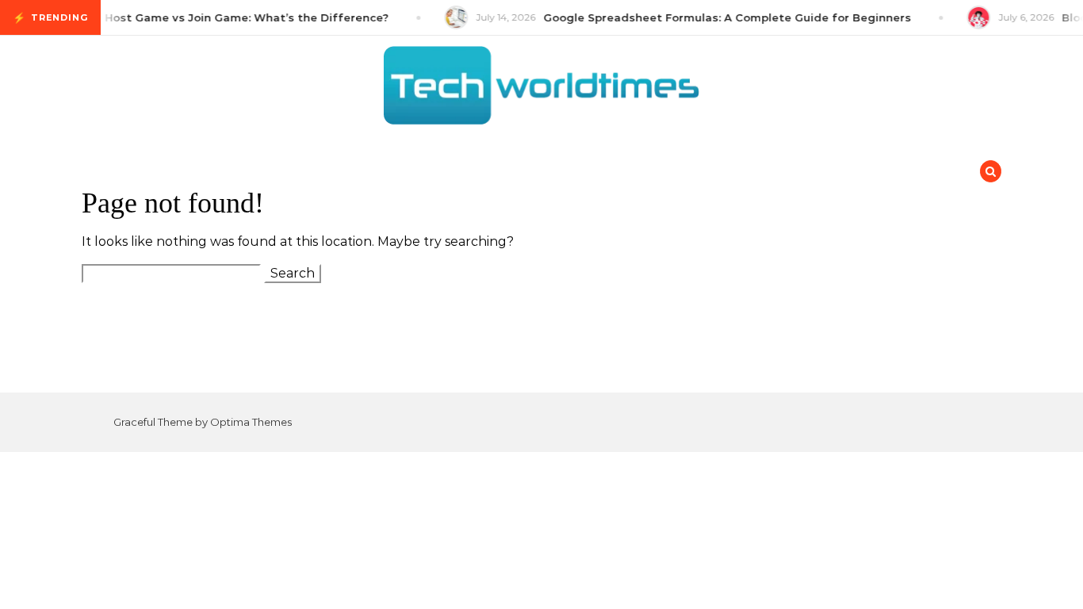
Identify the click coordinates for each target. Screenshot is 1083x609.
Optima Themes (251, 422)
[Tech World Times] (541, 89)
